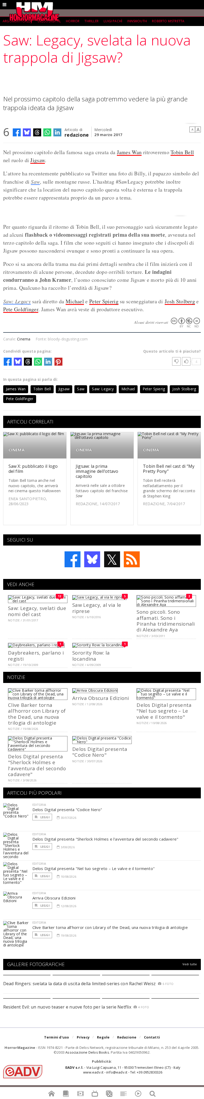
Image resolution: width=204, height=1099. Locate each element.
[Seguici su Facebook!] (72, 559)
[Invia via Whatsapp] (47, 132)
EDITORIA (39, 804)
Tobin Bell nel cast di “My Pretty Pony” (168, 468)
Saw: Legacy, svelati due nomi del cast (37, 611)
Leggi (45, 817)
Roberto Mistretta (168, 21)
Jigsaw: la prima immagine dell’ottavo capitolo (97, 471)
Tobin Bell (182, 152)
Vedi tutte (189, 964)
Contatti (152, 1037)
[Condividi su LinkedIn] (57, 132)
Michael (75, 301)
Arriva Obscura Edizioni (100, 698)
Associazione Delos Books (87, 1052)
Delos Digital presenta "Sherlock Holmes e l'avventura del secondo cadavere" (37, 765)
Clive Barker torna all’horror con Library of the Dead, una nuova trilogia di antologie (37, 714)
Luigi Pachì (113, 21)
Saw (35, 181)
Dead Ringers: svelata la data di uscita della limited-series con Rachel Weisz (79, 983)
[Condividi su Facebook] (16, 132)
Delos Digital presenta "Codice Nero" (99, 752)
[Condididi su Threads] (37, 132)
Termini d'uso (56, 1037)
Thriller (91, 21)
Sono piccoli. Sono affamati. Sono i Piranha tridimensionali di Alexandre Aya (166, 620)
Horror (72, 21)
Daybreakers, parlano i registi (36, 655)
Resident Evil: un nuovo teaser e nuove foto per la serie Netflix (68, 1007)
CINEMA (16, 450)
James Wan (129, 152)
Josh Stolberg (180, 301)
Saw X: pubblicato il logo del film (33, 468)
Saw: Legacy (17, 301)
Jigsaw (37, 160)
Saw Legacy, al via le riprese (96, 608)
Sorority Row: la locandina (91, 655)
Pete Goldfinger (21, 309)
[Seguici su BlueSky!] (92, 559)
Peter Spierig (103, 301)
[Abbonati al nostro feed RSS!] (132, 559)
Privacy (83, 1037)
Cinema (23, 338)
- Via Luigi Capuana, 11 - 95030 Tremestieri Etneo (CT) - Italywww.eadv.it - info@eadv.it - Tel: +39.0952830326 (122, 1070)
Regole (103, 1037)
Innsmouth (137, 21)
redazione (77, 134)
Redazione (127, 1037)
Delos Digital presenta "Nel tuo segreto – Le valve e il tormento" (164, 711)
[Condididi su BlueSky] (26, 132)
